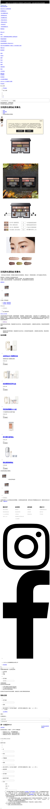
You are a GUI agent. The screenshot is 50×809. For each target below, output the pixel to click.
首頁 (4, 110)
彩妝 (1, 69)
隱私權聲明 (32, 791)
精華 (1, 57)
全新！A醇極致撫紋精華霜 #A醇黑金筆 (8, 36)
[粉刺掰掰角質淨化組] (11, 381)
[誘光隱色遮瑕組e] (11, 434)
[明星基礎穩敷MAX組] (11, 406)
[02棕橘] (6, 298)
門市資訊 (2, 83)
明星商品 (2, 28)
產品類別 (2, 50)
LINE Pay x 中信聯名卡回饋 (6, 81)
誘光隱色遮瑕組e (8, 437)
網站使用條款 (5, 509)
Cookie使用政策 (6, 514)
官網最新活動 (3, 5)
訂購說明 (29, 511)
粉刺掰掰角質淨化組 (9, 384)
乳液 (1, 60)
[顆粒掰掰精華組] (11, 459)
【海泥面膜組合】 (4, 26)
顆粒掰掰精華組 (8, 462)
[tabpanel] (25, 325)
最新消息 (2, 73)
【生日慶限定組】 (4, 13)
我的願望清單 (17, 511)
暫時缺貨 (5, 497)
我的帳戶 (17, 509)
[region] (25, 126)
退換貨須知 (29, 514)
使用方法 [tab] (5, 321)
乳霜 (1, 62)
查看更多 (2, 282)
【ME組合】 (3, 24)
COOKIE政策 (39, 127)
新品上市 (2, 32)
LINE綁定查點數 (4, 79)
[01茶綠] (6, 290)
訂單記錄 (17, 514)
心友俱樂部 (17, 518)
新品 (1, 34)
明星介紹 (2, 47)
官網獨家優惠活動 (43, 509)
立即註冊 (2, 727)
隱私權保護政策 (6, 511)
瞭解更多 (5, 501)
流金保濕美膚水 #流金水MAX (6, 43)
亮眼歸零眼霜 (3, 38)
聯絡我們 (29, 509)
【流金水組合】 (3, 19)
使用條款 (27, 791)
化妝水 (1, 55)
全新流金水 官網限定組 (10, 356)
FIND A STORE (3, 313)
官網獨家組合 (3, 11)
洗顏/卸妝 (2, 66)
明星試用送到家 (3, 6)
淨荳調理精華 (3, 41)
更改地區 (5, 664)
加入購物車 (5, 364)
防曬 (1, 64)
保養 (1, 53)
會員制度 (2, 76)
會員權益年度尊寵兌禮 (19, 516)
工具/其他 (2, 71)
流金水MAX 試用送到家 (5, 8)
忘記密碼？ (5, 711)
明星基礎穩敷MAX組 (10, 409)
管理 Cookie (5, 516)
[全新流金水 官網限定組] (11, 353)
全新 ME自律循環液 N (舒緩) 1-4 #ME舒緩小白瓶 (10, 45)
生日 (4, 781)
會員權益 (2, 74)
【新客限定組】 (3, 15)
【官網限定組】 (3, 17)
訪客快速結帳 (3, 683)
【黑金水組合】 (3, 22)
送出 (14, 100)
